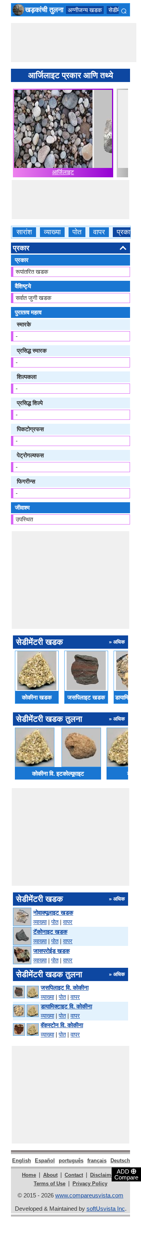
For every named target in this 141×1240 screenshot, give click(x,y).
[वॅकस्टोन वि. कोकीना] (25, 1029)
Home (29, 1175)
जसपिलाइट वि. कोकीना (65, 987)
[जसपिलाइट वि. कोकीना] (25, 992)
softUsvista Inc (106, 1208)
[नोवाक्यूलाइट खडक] (22, 917)
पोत (76, 232)
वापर (99, 232)
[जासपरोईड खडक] (22, 955)
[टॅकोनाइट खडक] (22, 936)
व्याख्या (52, 232)
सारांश (24, 232)
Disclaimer (103, 1175)
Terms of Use (49, 1183)
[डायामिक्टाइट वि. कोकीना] (25, 1010)
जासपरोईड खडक (51, 950)
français (97, 1160)
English (21, 1160)
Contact (74, 1175)
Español (45, 1160)
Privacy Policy (89, 1183)
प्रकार (125, 232)
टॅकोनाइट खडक (50, 931)
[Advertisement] (73, 42)
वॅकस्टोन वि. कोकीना (62, 1025)
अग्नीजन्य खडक (85, 10)
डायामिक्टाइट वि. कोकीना (66, 1006)
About (50, 1175)
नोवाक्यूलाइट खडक (53, 912)
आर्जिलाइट (63, 172)
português (71, 1160)
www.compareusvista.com (89, 1195)
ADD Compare (126, 1174)
